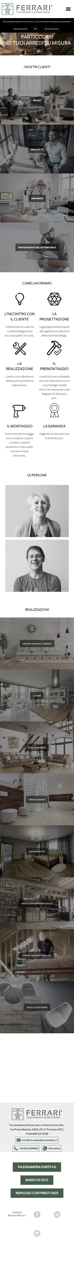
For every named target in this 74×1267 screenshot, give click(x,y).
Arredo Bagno (37, 799)
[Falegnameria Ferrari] (27, 9)
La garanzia (54, 426)
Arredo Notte (37, 851)
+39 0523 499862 (29, 1148)
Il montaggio (20, 426)
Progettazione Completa (37, 955)
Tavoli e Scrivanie (37, 1007)
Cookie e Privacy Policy (17, 1214)
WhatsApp (54, 1148)
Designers (37, 198)
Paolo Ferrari (37, 563)
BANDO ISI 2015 (37, 1180)
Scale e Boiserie (37, 747)
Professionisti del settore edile (37, 247)
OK (35, 29)
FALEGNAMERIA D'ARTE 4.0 (37, 1167)
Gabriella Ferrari (37, 508)
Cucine (37, 695)
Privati (37, 100)
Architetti (37, 149)
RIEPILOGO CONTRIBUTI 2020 (37, 1193)
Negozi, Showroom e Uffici (37, 903)
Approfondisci (52, 29)
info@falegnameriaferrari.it (39, 1140)
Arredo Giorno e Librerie (37, 643)
